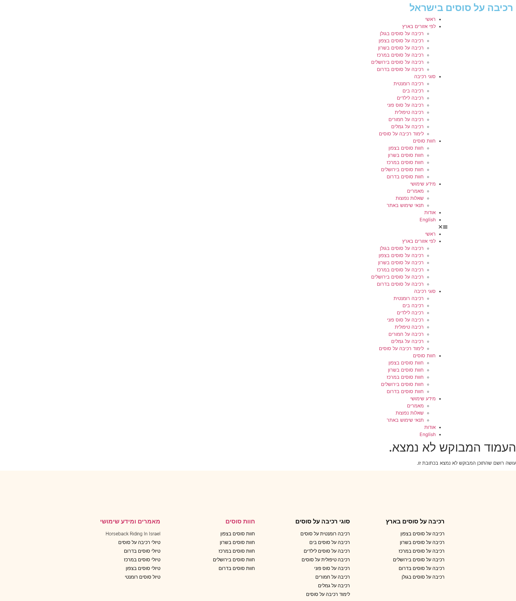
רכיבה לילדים (410, 98)
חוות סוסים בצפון (406, 148)
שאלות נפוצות (410, 198)
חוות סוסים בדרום (405, 177)
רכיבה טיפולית (409, 112)
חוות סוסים (424, 141)
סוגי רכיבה (425, 76)
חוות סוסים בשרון (406, 155)
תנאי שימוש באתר (405, 205)
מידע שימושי (423, 184)
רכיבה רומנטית (409, 83)
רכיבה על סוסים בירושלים (397, 62)
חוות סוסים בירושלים (402, 169)
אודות (430, 212)
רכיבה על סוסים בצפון (401, 41)
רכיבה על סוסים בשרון (401, 48)
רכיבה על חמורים (406, 119)
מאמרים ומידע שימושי (130, 521)
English (428, 220)
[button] (258, 226)
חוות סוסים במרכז (405, 162)
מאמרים (415, 191)
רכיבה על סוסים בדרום (400, 69)
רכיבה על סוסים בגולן (402, 33)
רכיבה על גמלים (407, 126)
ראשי (430, 19)
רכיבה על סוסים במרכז (400, 55)
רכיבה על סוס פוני (405, 105)
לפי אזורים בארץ (419, 26)
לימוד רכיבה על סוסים (401, 134)
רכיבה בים (413, 91)
